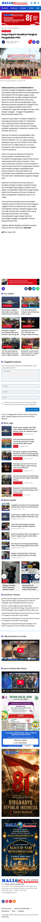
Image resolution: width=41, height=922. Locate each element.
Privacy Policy (6, 909)
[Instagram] (6, 901)
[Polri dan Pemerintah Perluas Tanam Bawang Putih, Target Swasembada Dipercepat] (30, 302)
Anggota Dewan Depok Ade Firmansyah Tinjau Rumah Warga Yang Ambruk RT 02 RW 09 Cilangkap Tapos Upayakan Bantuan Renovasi (20, 601)
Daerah (25, 305)
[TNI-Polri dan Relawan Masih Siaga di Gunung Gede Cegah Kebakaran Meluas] (11, 343)
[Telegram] (34, 288)
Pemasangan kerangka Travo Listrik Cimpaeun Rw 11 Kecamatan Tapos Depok (19, 625)
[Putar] (4, 691)
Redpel (8, 41)
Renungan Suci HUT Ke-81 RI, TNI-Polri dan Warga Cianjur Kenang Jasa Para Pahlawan (29, 333)
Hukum (5, 581)
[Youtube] (10, 901)
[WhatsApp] (37, 288)
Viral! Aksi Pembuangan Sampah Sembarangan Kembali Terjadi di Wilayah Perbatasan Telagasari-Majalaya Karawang (23, 525)
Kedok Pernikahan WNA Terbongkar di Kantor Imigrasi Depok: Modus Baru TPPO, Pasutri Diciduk (25, 535)
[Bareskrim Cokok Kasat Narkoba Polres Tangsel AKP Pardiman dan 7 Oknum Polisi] (30, 343)
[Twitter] (30, 288)
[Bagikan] (37, 42)
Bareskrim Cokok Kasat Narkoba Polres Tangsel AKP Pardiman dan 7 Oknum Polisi (30, 353)
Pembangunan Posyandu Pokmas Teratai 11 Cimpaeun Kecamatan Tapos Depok (20, 614)
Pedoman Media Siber (22, 909)
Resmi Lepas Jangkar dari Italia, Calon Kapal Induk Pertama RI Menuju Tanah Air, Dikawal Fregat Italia (10, 312)
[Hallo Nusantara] (15, 3)
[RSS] (14, 901)
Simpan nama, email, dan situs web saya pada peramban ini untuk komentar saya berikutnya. (20, 403)
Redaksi (21, 911)
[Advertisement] (20, 256)
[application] (20, 682)
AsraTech (5, 917)
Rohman (4, 599)
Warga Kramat (7, 624)
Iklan (13, 911)
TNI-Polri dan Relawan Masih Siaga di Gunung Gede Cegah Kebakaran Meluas (10, 353)
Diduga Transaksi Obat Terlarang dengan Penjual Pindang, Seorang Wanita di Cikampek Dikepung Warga (24, 554)
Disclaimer (5, 911)
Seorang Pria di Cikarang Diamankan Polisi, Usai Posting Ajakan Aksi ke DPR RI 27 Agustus (24, 545)
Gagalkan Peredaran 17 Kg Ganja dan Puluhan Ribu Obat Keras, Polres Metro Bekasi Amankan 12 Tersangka (25, 506)
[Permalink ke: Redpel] (4, 42)
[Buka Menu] (35, 3)
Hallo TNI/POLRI (6, 31)
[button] (31, 3)
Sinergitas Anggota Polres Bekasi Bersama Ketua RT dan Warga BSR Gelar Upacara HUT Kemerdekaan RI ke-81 (11, 333)
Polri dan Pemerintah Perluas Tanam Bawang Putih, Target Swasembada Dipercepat (30, 312)
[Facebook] (26, 288)
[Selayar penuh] (37, 691)
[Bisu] (34, 691)
